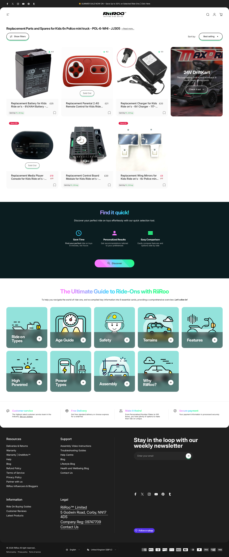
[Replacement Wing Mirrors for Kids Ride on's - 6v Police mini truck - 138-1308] (142, 145)
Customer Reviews (16, 511)
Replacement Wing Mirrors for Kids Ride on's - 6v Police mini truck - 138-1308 (139, 177)
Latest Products (14, 515)
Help (8, 459)
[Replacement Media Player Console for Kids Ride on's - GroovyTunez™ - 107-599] (32, 145)
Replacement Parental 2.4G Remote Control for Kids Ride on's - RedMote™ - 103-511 (83, 105)
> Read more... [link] (128, 28)
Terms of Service (15, 472)
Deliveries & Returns (17, 446)
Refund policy (11, 552)
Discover (117, 263)
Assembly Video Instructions (75, 446)
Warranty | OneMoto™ (18, 454)
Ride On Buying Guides (18, 506)
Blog (8, 463)
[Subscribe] (188, 456)
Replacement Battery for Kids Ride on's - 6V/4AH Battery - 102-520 (29, 105)
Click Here (145, 4)
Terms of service (35, 552)
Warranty (11, 450)
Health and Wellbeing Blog (74, 468)
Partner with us (14, 481)
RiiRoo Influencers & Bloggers (22, 486)
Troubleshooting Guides (73, 450)
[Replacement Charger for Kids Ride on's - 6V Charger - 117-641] (142, 73)
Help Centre (66, 454)
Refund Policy (13, 468)
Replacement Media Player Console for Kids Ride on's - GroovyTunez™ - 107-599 (27, 177)
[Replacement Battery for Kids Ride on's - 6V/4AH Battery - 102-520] (32, 73)
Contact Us (66, 472)
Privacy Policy (14, 477)
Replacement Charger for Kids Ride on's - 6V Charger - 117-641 (139, 105)
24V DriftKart (197, 72)
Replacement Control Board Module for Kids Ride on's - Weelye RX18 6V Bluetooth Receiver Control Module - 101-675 (84, 177)
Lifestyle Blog (67, 463)
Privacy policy (22, 552)
